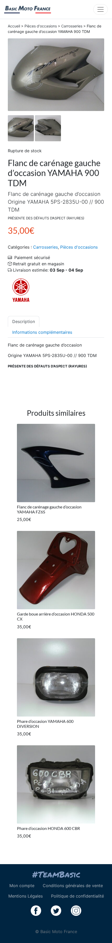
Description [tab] (23, 321)
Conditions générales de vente (73, 885)
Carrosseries (71, 26)
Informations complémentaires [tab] (42, 332)
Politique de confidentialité (77, 896)
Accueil (14, 26)
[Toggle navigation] (100, 9)
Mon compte (21, 885)
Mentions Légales (25, 896)
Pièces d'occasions (40, 26)
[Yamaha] (21, 290)
